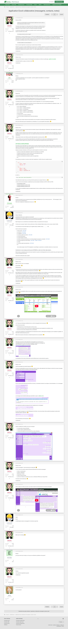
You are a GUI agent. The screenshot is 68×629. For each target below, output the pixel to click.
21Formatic (9, 203)
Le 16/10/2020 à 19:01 (19, 339)
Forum (35, 4)
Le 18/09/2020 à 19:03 (19, 54)
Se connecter (51, 1)
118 (13, 67)
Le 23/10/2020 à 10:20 (19, 463)
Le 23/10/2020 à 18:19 (19, 484)
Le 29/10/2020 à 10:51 (19, 568)
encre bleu (9, 557)
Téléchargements (47, 4)
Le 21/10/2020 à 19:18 (19, 424)
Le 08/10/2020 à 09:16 (19, 195)
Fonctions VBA (29, 4)
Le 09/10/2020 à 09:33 (19, 259)
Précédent (47, 14)
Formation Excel (7, 620)
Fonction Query (18, 624)
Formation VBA (6, 621)
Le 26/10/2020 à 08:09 (19, 532)
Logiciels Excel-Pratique (56, 4)
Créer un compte (59, 1)
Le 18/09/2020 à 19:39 (19, 73)
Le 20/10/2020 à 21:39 (19, 362)
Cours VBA (14, 4)
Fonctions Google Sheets (20, 623)
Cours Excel (7, 4)
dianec (9, 595)
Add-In (40, 4)
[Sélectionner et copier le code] (62, 161)
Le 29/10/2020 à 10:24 (19, 551)
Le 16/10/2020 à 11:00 (19, 320)
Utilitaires (5, 624)
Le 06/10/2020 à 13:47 (19, 125)
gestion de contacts (52, 59)
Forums (7, 614)
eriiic (9, 77)
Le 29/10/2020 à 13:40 (19, 587)
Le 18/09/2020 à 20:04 (19, 91)
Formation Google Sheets (20, 620)
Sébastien (9, 25)
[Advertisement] (54, 27)
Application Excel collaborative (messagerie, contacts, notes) (26, 614)
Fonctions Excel (21, 4)
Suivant (61, 14)
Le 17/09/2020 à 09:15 (19, 17)
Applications (12, 614)
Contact (62, 626)
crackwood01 (9, 220)
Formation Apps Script (20, 621)
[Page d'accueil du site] (4, 614)
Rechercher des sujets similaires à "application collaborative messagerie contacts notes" (34, 611)
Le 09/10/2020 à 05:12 (19, 212)
